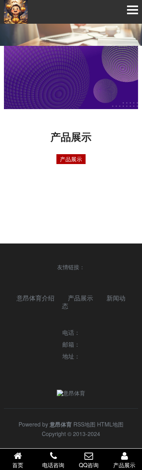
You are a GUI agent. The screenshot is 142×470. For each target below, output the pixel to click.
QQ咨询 (89, 465)
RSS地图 (84, 424)
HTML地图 (110, 424)
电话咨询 (53, 465)
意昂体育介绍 (35, 297)
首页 (17, 465)
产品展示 (71, 159)
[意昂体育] (16, 12)
